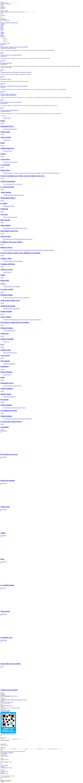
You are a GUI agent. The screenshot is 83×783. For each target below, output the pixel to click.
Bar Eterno (15, 22)
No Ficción (3, 60)
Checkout (2, 772)
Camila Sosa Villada (5, 95)
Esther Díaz (3, 87)
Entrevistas (3, 44)
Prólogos (2, 52)
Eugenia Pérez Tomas (11, 48)
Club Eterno (3, 83)
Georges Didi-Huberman (6, 111)
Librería (2, 22)
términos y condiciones (8, 752)
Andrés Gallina (4, 48)
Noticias (2, 69)
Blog (5, 22)
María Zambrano (4, 103)
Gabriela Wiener (12, 95)
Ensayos (2, 99)
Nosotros (2, 23)
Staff (1, 26)
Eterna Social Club (14, 699)
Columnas (3, 76)
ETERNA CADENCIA (5, 3)
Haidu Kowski (4, 56)
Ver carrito (3, 766)
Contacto (24, 699)
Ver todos (2, 283)
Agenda (11, 22)
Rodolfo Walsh (4, 64)
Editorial (8, 22)
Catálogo (2, 25)
